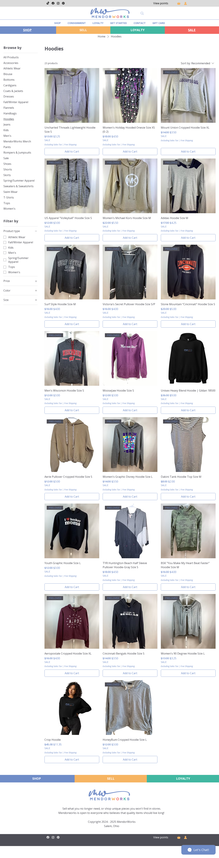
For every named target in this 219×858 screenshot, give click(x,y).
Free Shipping (70, 144)
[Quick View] (188, 358)
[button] (118, 23)
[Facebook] (53, 3)
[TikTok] (48, 3)
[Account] (185, 3)
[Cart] (179, 3)
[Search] (142, 13)
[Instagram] (58, 3)
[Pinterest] (63, 3)
